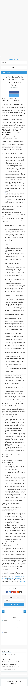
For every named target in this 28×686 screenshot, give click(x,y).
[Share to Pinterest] (15, 592)
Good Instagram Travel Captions (9, 664)
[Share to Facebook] (14, 92)
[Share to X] (14, 95)
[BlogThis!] (18, 592)
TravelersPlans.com (7, 102)
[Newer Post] (3, 611)
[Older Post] (25, 611)
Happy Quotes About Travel (8, 656)
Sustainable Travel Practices (14, 578)
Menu (14, 67)
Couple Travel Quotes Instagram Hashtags (11, 661)
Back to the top (14, 683)
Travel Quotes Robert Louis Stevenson (10, 666)
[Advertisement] (14, 14)
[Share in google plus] (12, 592)
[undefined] (7, 623)
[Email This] (20, 592)
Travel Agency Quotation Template (9, 654)
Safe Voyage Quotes (6, 659)
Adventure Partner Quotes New (9, 669)
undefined (4, 628)
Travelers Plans (18, 681)
